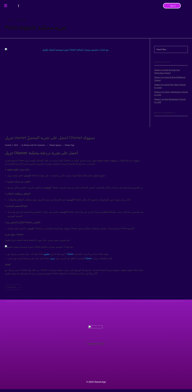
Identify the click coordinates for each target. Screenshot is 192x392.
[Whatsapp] (183, 382)
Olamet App (69, 145)
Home (10, 20)
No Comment (39, 145)
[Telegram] (183, 373)
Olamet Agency (55, 145)
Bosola (27, 145)
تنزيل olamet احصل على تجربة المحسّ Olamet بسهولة (50, 138)
